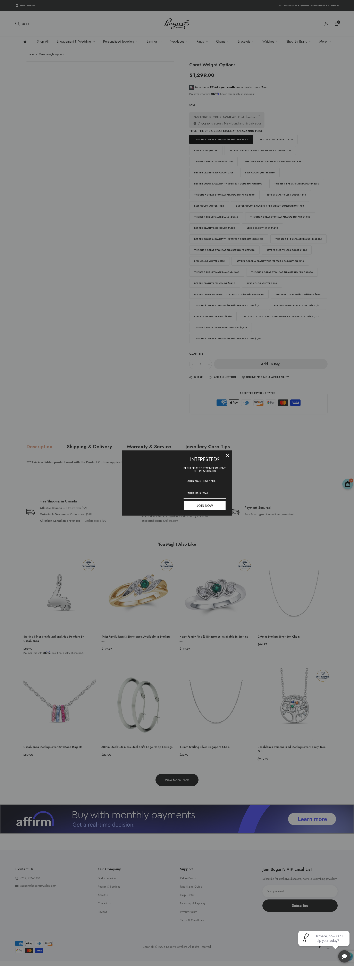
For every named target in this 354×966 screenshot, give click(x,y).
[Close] (227, 455)
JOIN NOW (204, 505)
